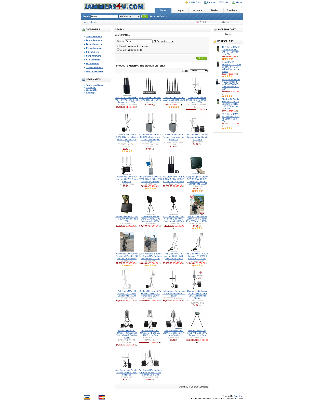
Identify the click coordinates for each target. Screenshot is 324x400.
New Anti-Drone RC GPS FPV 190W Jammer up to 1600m (126, 218)
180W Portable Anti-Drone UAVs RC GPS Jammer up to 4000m (150, 218)
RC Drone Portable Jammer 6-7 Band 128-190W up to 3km (150, 333)
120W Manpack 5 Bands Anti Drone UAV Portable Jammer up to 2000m (150, 256)
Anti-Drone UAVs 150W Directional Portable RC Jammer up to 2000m (127, 256)
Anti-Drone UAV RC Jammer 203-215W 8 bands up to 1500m (173, 256)
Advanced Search (158, 16)
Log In (180, 10)
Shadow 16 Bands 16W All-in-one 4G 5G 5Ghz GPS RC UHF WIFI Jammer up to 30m (230, 104)
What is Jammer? (94, 71)
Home (163, 10)
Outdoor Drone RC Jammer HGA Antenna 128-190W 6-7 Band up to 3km (127, 334)
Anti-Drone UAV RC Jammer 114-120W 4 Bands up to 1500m (126, 293)
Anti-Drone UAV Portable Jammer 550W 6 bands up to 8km (197, 137)
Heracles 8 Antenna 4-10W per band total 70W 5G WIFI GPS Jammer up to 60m (231, 84)
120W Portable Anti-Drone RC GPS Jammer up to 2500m (197, 100)
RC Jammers (92, 63)
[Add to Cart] (237, 57)
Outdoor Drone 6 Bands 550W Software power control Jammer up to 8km (150, 138)
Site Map (90, 93)
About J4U (91, 87)
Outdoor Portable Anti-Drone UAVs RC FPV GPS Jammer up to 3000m (197, 294)
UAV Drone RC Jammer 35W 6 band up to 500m (150, 98)
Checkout (232, 10)
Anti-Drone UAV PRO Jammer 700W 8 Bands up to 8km (127, 179)
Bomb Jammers (94, 44)
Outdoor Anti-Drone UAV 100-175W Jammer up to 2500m (174, 293)
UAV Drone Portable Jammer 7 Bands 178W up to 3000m (173, 333)
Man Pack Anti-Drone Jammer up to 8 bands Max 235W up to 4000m (197, 218)
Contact (226, 2)
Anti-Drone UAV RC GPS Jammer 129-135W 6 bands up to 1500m (197, 256)
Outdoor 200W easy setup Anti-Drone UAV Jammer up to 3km (197, 333)
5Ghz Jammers (93, 56)
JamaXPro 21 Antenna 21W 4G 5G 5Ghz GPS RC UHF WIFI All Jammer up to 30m (231, 67)
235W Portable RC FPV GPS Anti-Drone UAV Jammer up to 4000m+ (174, 218)
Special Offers (194, 2)
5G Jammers (92, 52)
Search (93, 22)
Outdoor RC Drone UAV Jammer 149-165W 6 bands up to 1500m (150, 293)
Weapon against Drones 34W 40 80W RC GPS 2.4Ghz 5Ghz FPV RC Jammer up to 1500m (197, 180)
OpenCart (238, 396)
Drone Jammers (94, 40)
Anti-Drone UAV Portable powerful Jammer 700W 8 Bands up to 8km (150, 372)
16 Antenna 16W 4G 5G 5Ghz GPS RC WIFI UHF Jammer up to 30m (231, 50)
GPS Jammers (93, 60)
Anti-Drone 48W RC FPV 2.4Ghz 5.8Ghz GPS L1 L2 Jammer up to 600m (174, 179)
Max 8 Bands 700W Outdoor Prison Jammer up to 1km (174, 137)
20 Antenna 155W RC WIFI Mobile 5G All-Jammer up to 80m (230, 117)
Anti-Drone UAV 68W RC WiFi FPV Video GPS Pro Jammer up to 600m (126, 100)
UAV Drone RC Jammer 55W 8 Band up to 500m (174, 98)
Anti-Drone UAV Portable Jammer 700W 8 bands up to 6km (126, 372)
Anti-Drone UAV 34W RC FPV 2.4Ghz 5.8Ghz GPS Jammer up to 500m (150, 179)
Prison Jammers (94, 48)
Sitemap (239, 2)
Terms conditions (94, 85)
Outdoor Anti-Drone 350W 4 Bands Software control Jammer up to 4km (127, 138)
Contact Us (91, 90)
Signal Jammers (94, 36)
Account (197, 10)
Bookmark (212, 2)
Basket (214, 10)
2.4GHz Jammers (94, 67)
